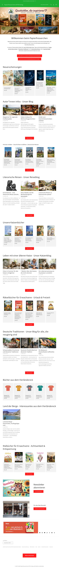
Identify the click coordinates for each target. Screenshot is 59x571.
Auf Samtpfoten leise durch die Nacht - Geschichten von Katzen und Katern (29, 239)
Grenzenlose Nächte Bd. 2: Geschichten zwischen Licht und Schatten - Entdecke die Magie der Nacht (39, 84)
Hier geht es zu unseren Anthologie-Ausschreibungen (29, 55)
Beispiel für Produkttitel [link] (7, 396)
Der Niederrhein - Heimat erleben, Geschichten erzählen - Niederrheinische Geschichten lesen (8, 161)
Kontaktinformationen (45, 546)
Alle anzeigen (29, 138)
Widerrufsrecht (32, 546)
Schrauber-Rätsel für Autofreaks (50, 313)
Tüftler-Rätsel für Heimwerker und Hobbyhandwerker (39, 313)
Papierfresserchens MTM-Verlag (10, 546)
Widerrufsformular (29, 555)
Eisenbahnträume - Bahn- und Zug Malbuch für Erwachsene (29, 466)
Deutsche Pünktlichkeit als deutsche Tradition (29, 351)
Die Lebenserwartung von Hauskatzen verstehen (46, 272)
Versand (39, 546)
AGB (36, 546)
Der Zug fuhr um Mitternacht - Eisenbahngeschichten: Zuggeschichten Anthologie (19, 90)
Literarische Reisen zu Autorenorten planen (45, 193)
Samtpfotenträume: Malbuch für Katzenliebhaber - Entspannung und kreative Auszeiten (18, 239)
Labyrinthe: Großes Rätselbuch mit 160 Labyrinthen (7, 313)
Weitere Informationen (39, 508)
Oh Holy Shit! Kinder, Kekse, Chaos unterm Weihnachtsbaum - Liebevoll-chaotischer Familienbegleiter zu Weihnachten (29, 315)
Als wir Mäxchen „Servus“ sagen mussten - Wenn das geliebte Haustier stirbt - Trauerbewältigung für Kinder (8, 240)
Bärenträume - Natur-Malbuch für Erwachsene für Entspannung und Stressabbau (50, 466)
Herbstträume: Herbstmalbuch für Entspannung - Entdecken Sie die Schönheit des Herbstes (8, 466)
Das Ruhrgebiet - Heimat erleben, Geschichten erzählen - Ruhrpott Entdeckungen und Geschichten (40, 162)
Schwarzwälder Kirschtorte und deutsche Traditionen (11, 351)
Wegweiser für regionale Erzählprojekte (10, 118)
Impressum (51, 546)
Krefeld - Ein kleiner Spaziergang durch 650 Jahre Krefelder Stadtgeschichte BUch (51, 161)
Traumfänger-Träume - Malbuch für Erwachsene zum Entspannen (40, 466)
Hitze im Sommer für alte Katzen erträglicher (10, 272)
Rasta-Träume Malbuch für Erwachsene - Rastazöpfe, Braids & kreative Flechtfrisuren (19, 466)
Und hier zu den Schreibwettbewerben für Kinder (29, 59)
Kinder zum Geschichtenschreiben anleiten (45, 118)
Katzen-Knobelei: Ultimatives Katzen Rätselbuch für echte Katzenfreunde (39, 239)
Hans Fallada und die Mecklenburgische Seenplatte (27, 194)
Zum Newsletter (38, 491)
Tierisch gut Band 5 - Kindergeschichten (7, 88)
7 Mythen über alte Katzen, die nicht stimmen (29, 272)
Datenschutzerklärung (25, 546)
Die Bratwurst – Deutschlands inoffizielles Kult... (46, 352)
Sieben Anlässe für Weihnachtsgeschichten (28, 118)
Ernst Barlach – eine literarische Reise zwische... (11, 193)
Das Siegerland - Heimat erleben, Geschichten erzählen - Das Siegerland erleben (29, 161)
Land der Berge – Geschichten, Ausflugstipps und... (11, 423)
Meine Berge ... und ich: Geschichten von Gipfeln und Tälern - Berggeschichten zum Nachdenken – (51, 89)
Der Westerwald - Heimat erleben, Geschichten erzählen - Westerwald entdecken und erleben (18, 161)
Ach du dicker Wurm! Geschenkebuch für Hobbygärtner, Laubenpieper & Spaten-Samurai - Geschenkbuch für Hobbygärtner (18, 315)
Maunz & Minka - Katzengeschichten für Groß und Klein (51, 238)
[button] (2, 4)
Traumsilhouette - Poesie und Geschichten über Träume (29, 89)
